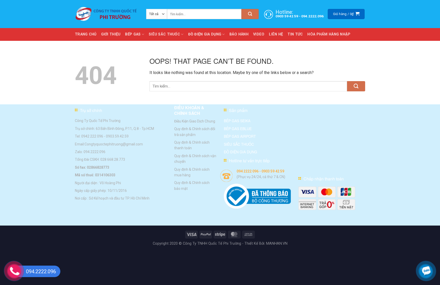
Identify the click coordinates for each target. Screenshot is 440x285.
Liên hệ (276, 34)
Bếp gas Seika (237, 120)
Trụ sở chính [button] (91, 110)
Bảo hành (239, 34)
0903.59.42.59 (117, 136)
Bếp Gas (133, 34)
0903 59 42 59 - (288, 16)
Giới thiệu (111, 34)
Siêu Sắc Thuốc (164, 34)
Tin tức (295, 34)
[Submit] (250, 14)
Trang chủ (86, 34)
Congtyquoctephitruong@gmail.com (114, 144)
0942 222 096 (92, 136)
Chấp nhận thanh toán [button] (324, 179)
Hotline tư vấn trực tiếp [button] (249, 161)
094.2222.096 (312, 16)
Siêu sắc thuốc (239, 143)
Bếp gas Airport (240, 136)
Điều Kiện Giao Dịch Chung (194, 121)
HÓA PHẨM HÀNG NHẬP (328, 34)
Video (258, 34)
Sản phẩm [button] (238, 110)
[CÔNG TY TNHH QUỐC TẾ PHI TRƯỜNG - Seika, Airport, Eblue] (107, 14)
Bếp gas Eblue (238, 128)
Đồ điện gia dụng (240, 151)
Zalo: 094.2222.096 (90, 152)
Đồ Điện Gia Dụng (205, 34)
